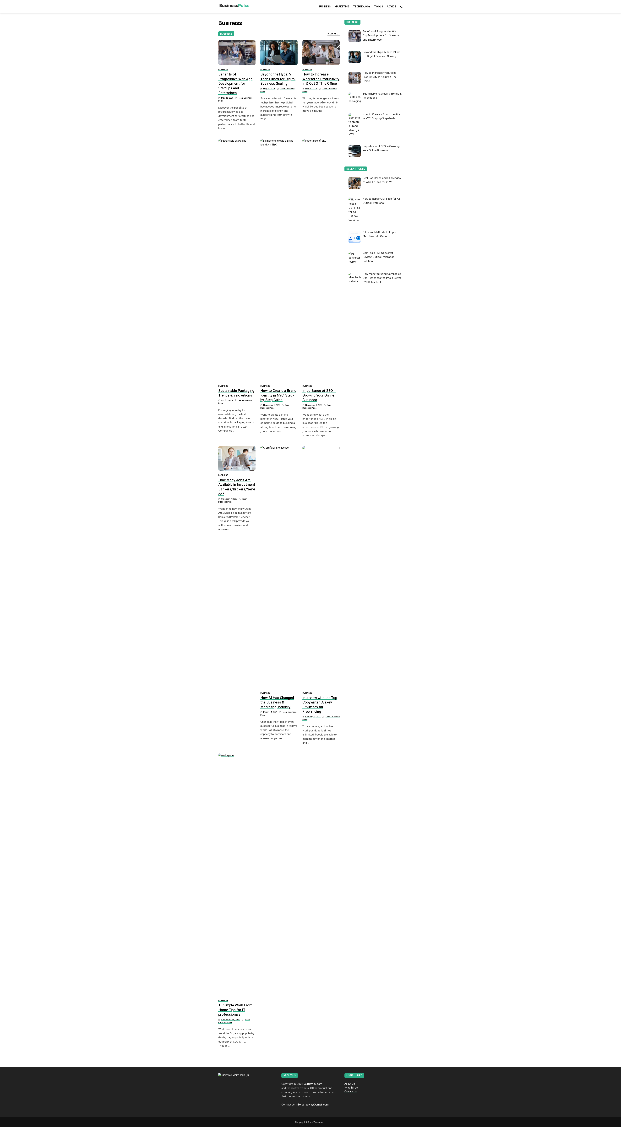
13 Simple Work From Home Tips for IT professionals (235, 1009)
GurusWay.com (313, 1083)
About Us (349, 1083)
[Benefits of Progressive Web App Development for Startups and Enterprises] (237, 52)
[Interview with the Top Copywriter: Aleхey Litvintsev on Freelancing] (321, 566)
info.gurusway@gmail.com (312, 1104)
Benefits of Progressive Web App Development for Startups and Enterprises (235, 83)
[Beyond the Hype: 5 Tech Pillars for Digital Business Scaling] (279, 52)
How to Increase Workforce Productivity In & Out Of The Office (320, 79)
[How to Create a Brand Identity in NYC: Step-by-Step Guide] (279, 259)
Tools (378, 6)
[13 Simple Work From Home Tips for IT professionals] (237, 874)
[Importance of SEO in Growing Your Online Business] (321, 259)
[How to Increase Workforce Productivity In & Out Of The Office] (321, 52)
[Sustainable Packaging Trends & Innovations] (237, 259)
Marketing (342, 6)
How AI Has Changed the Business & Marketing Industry (277, 702)
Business (325, 6)
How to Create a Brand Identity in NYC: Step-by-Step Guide (278, 395)
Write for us (351, 1087)
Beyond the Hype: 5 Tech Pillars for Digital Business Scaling (277, 79)
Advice (391, 6)
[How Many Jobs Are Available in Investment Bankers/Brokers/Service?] (237, 458)
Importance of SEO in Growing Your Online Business (319, 395)
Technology (361, 6)
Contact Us (350, 1091)
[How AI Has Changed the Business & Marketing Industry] (279, 566)
